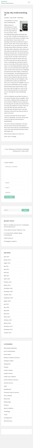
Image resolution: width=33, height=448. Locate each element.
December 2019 (8, 326)
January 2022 (7, 260)
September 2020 (8, 298)
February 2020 (8, 320)
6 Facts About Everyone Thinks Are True (14, 230)
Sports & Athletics (8, 408)
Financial (6, 367)
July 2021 (6, 266)
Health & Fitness (8, 373)
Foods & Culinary (8, 370)
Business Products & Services (12, 357)
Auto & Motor (7, 354)
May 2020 (6, 310)
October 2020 (7, 294)
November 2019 (8, 329)
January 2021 (7, 285)
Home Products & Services (11, 380)
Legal (5, 386)
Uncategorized (8, 417)
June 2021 (6, 269)
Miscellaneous (7, 389)
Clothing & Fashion (9, 361)
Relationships (7, 402)
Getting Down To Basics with (20, 151)
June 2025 (6, 256)
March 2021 (7, 279)
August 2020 (7, 301)
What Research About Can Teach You (14, 134)
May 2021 (6, 272)
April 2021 (6, 275)
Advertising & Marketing (10, 348)
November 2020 (8, 291)
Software (6, 405)
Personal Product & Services (11, 392)
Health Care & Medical (10, 376)
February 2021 (8, 282)
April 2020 (6, 313)
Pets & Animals (8, 395)
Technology (7, 411)
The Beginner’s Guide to (10, 241)
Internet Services (8, 383)
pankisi (4, 1)
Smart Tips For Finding (10, 136)
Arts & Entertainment (9, 351)
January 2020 (7, 323)
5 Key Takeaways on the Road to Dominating (17, 149)
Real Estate (20, 17)
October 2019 (7, 332)
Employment (7, 364)
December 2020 (8, 288)
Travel (5, 414)
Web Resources (8, 421)
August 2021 (7, 263)
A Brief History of (8, 238)
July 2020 (6, 304)
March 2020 (7, 317)
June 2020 (6, 307)
